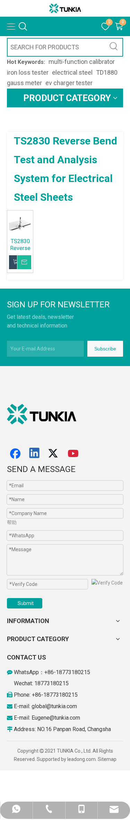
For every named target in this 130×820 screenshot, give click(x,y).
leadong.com (81, 759)
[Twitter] (54, 453)
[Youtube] (73, 453)
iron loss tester (28, 72)
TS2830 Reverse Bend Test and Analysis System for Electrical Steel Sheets (20, 245)
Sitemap (107, 759)
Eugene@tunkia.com (56, 717)
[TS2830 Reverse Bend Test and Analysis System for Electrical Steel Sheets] (20, 223)
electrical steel (72, 72)
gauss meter (24, 82)
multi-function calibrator (82, 61)
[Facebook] (15, 453)
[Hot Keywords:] (113, 47)
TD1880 (107, 72)
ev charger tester (69, 82)
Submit (26, 603)
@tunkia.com (61, 706)
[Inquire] (28, 262)
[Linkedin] (34, 453)
